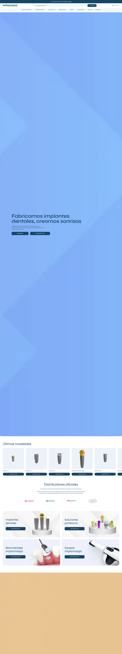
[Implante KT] (36, 458)
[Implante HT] (59, 458)
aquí (70, 1)
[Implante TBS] (105, 458)
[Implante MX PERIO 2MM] (82, 458)
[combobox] (61, 5)
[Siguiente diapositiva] (118, 461)
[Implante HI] (13, 458)
